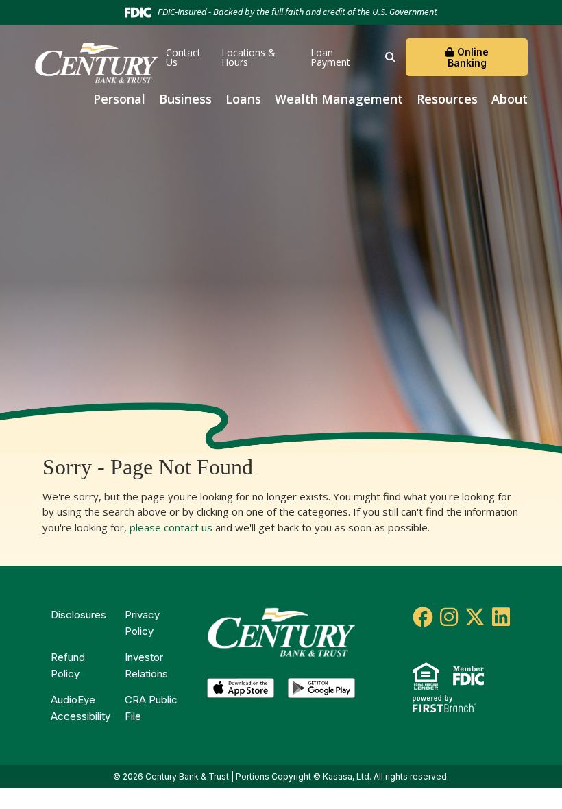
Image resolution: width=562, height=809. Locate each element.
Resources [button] (447, 98)
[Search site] (390, 57)
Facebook (423, 617)
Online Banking (468, 57)
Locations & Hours (248, 57)
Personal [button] (119, 98)
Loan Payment (330, 57)
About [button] (509, 98)
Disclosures (78, 614)
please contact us (171, 527)
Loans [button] (243, 98)
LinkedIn (501, 617)
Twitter (475, 617)
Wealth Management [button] (339, 98)
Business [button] (185, 98)
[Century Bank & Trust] (96, 62)
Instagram (449, 617)
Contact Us (183, 57)
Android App (321, 691)
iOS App (240, 691)
